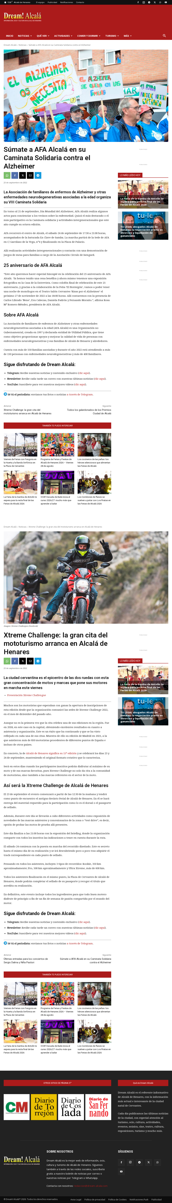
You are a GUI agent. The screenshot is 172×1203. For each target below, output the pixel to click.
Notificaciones (66, 2)
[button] (164, 36)
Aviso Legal (76, 1199)
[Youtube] (165, 2)
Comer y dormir (87, 35)
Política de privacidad (94, 1199)
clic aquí (84, 373)
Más (126, 35)
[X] (154, 2)
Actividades (62, 35)
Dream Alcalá (10, 45)
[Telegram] (149, 2)
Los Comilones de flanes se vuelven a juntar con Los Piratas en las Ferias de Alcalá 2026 (94, 500)
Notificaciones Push (139, 1199)
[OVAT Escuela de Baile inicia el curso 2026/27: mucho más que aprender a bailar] (57, 482)
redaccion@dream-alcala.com (91, 1185)
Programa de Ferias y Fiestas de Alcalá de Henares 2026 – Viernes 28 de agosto (57, 462)
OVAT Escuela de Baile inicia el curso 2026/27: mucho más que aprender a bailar (56, 500)
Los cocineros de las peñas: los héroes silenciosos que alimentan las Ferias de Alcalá (94, 462)
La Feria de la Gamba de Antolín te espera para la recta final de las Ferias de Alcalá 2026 (20, 500)
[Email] (30, 175)
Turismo (110, 35)
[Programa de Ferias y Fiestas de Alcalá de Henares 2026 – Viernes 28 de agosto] (57, 445)
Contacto (80, 2)
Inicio (9, 35)
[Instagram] (143, 2)
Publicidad (52, 2)
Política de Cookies (117, 1199)
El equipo (40, 2)
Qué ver (42, 35)
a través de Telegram (80, 394)
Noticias (23, 35)
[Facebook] (138, 2)
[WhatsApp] (160, 2)
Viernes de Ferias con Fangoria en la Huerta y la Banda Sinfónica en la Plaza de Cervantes (20, 462)
